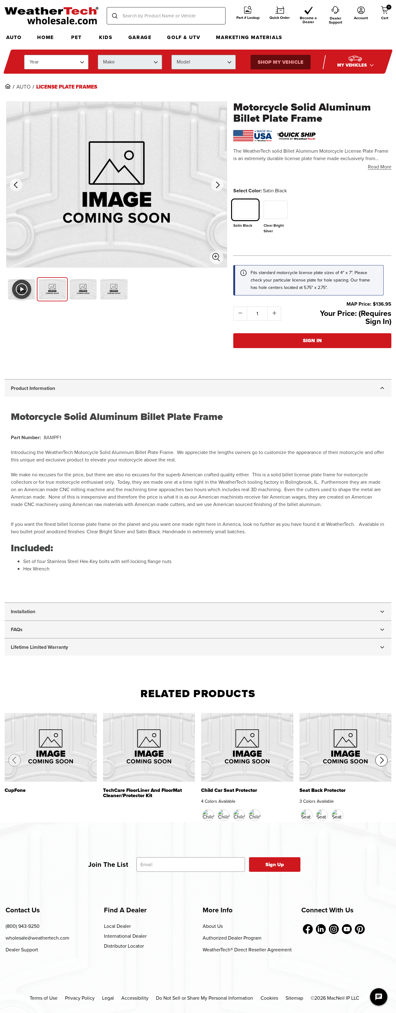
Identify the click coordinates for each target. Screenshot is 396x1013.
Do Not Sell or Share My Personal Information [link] (204, 998)
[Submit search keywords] (114, 16)
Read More (379, 166)
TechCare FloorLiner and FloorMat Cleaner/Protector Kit (142, 793)
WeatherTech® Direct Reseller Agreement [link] (247, 949)
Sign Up (274, 864)
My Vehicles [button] (352, 65)
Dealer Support (22, 949)
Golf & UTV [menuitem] (183, 37)
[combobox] (166, 15)
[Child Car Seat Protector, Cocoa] (224, 815)
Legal (108, 998)
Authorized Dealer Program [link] (232, 937)
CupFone (15, 791)
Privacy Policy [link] (80, 998)
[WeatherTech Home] (51, 15)
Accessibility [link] (134, 998)
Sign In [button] (312, 340)
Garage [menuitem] (140, 37)
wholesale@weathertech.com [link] (37, 937)
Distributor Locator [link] (124, 946)
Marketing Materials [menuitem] (249, 37)
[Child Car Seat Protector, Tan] (239, 815)
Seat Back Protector (322, 791)
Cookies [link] (269, 998)
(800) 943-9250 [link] (23, 926)
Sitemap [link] (294, 998)
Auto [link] (23, 87)
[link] (7, 86)
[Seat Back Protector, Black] (306, 815)
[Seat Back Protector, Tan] (322, 815)
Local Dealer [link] (117, 926)
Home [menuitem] (45, 37)
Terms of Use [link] (44, 998)
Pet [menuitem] (76, 37)
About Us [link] (213, 926)
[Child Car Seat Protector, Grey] (255, 815)
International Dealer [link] (125, 936)
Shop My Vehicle (280, 61)
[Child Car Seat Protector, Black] (208, 815)
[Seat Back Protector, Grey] (337, 815)
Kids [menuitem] (105, 37)
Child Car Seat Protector (229, 791)
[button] (248, 16)
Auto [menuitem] (13, 37)
